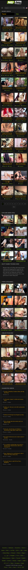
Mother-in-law (21, 75)
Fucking (17, 29)
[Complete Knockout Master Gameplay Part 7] (7, 36)
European (21, 90)
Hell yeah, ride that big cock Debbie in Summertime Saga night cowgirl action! (13, 429)
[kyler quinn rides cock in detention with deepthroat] (7, 82)
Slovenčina (4, 547)
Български (17, 563)
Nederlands (11, 547)
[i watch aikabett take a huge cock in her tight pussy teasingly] (7, 97)
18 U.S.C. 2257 (21, 567)
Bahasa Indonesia (6, 558)
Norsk (7, 550)
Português (12, 555)
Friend (24, 120)
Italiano (13, 558)
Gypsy (10, 166)
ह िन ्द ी (6, 563)
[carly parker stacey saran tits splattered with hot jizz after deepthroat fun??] (21, 67)
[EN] (26, 8)
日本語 (24, 560)
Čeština (18, 553)
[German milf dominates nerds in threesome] (21, 175)
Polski (22, 555)
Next (14, 206)
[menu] (2, 8)
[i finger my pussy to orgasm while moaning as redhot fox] (21, 21)
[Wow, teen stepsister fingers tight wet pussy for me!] (21, 36)
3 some (4, 136)
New (17, 14)
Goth (11, 120)
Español (23, 558)
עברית (17, 555)
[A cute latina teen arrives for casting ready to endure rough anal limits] (21, 352)
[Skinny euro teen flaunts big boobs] (21, 97)
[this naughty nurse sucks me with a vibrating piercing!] (7, 190)
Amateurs (21, 60)
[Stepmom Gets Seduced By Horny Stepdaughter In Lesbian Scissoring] (21, 127)
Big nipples (10, 45)
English (19, 560)
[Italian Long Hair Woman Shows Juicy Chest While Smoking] (21, 157)
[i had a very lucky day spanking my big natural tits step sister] (21, 112)
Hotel (3, 75)
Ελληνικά (13, 553)
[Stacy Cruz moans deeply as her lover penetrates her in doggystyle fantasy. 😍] (21, 365)
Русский (18, 558)
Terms (10, 567)
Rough (7, 75)
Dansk (22, 563)
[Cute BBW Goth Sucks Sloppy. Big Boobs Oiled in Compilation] (7, 112)
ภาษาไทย (12, 550)
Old (25, 45)
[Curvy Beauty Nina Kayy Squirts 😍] (7, 175)
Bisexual (10, 105)
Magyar (23, 553)
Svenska (9, 560)
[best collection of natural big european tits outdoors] (21, 82)
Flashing (24, 198)
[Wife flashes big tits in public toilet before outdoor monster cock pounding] (21, 190)
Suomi (25, 550)
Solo (11, 183)
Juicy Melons (5, 60)
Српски (2, 550)
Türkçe (11, 563)
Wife (12, 75)
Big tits (11, 60)
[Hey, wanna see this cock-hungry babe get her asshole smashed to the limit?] (21, 377)
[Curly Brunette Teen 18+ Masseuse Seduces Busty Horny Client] (7, 21)
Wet (11, 29)
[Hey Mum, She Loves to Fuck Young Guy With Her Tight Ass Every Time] (21, 142)
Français (14, 560)
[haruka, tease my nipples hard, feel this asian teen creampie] (7, 142)
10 (25, 203)
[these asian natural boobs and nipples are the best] (7, 52)
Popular (4, 14)
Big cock (4, 45)
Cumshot (8, 90)
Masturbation (24, 29)
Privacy (5, 567)
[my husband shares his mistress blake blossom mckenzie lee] (21, 52)
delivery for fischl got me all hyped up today (14, 414)
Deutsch (23, 547)
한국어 (17, 550)
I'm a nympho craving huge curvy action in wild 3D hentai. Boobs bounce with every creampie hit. (13, 445)
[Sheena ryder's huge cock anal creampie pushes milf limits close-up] (7, 377)
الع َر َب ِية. (6, 555)
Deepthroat (7, 198)
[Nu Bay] (14, 2)
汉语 (21, 550)
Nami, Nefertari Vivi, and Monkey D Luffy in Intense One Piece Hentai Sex (14, 454)
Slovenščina (17, 547)
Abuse (14, 567)
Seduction (6, 29)
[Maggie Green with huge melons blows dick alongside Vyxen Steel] (7, 127)
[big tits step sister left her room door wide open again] (7, 352)
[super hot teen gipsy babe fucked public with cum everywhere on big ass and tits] (7, 157)
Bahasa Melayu (6, 553)
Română (3, 560)
